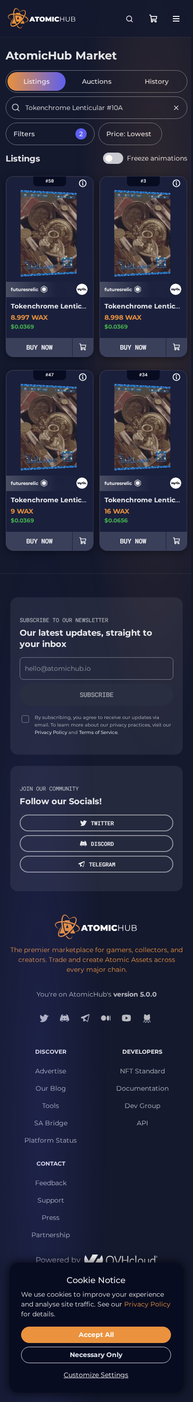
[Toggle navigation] (176, 18)
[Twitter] (44, 1018)
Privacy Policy (51, 732)
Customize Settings (96, 1375)
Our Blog (51, 1088)
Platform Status (50, 1140)
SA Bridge (50, 1123)
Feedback (51, 1183)
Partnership (50, 1235)
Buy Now (39, 347)
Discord (102, 843)
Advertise (50, 1071)
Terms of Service (98, 732)
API (142, 1123)
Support (50, 1200)
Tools (50, 1105)
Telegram (102, 864)
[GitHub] (147, 1018)
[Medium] (105, 1018)
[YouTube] (126, 1018)
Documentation (142, 1088)
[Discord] (64, 1018)
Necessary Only (96, 1355)
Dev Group (142, 1105)
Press (50, 1217)
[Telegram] (85, 1018)
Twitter (102, 823)
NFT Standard (142, 1071)
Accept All (96, 1334)
